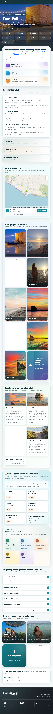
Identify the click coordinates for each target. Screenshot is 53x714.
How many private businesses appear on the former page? (19, 610)
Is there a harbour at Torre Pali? (12, 604)
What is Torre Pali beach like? (12, 587)
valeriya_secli (34, 284)
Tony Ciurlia (33, 318)
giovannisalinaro (12, 254)
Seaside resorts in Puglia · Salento (18, 11)
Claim (9, 497)
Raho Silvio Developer (35, 711)
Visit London (48, 711)
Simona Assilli (34, 254)
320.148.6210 (33, 505)
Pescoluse (16, 54)
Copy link (14, 28)
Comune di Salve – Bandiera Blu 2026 (12, 677)
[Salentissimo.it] (7, 2)
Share (6, 28)
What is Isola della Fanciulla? (11, 598)
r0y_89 (10, 318)
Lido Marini (44, 51)
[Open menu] (50, 2)
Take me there (42, 210)
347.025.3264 (33, 493)
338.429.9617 (10, 505)
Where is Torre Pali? (9, 577)
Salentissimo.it (5, 11)
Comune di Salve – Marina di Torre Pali (13, 676)
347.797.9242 (10, 517)
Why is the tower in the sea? (11, 593)
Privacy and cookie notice (44, 696)
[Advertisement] (15, 269)
